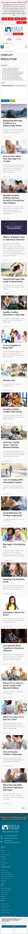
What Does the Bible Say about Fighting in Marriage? (13, 787)
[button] (2, 46)
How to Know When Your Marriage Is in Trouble (12, 158)
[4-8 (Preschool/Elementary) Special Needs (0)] (14, 72)
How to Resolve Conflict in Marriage (12, 753)
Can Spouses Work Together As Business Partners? (13, 648)
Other (21, 22)
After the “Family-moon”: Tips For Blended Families (11, 445)
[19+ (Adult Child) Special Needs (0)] (14, 70)
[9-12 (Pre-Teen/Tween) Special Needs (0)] (14, 77)
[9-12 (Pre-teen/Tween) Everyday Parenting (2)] (14, 73)
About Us (3, 847)
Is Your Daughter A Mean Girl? (12, 346)
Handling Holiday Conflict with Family (12, 410)
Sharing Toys (9, 380)
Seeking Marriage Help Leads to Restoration (13, 280)
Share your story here (7, 819)
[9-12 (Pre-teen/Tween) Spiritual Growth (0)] (14, 78)
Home (2, 51)
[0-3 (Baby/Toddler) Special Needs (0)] (14, 68)
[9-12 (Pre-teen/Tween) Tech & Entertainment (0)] (14, 80)
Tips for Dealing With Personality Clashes (13, 481)
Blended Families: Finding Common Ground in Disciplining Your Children (13, 199)
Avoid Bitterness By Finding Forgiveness (12, 514)
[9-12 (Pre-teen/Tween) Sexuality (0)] (14, 76)
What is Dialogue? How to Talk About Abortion (14, 238)
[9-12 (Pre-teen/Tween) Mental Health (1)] (14, 74)
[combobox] (14, 46)
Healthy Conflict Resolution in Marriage (13, 313)
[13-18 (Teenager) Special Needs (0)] (14, 69)
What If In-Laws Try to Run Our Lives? (13, 718)
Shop (2, 884)
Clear (12, 100)
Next (23, 808)
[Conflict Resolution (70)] (14, 85)
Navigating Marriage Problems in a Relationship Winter (12, 123)
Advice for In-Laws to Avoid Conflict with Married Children (13, 685)
